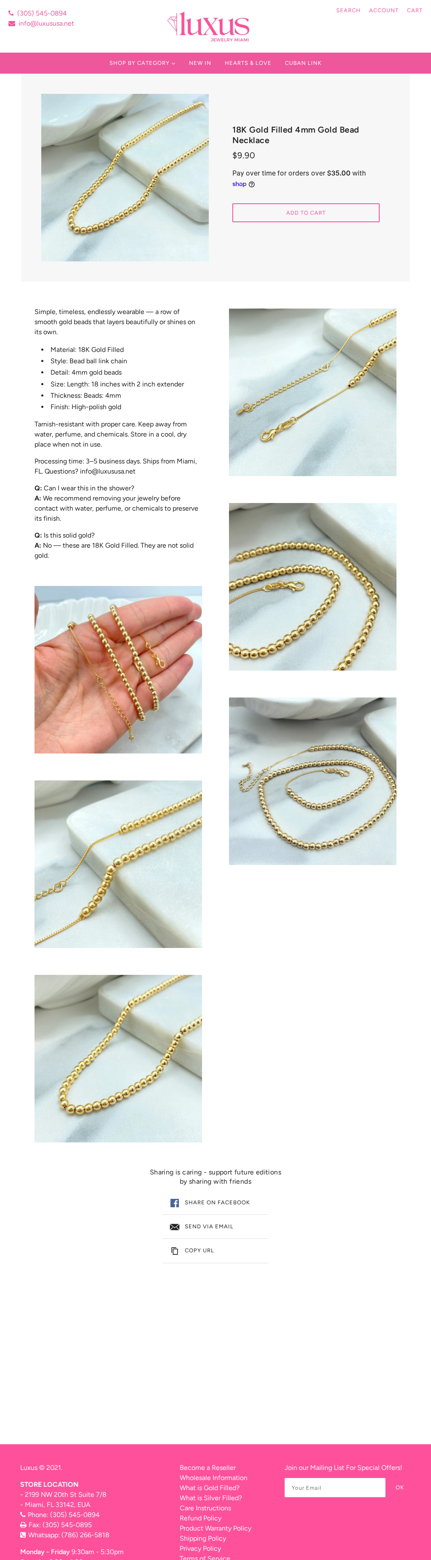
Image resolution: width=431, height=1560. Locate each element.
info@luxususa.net (46, 23)
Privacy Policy (200, 1548)
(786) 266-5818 (85, 1535)
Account (384, 10)
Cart (415, 10)
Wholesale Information (213, 1478)
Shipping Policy (203, 1538)
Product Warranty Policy (215, 1528)
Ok (400, 1487)
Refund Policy (200, 1518)
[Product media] (118, 669)
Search (348, 10)
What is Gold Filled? (209, 1488)
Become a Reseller (208, 1468)
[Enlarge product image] (125, 177)
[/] (209, 26)
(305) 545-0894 (42, 13)
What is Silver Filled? (211, 1498)
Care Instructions (205, 1508)
